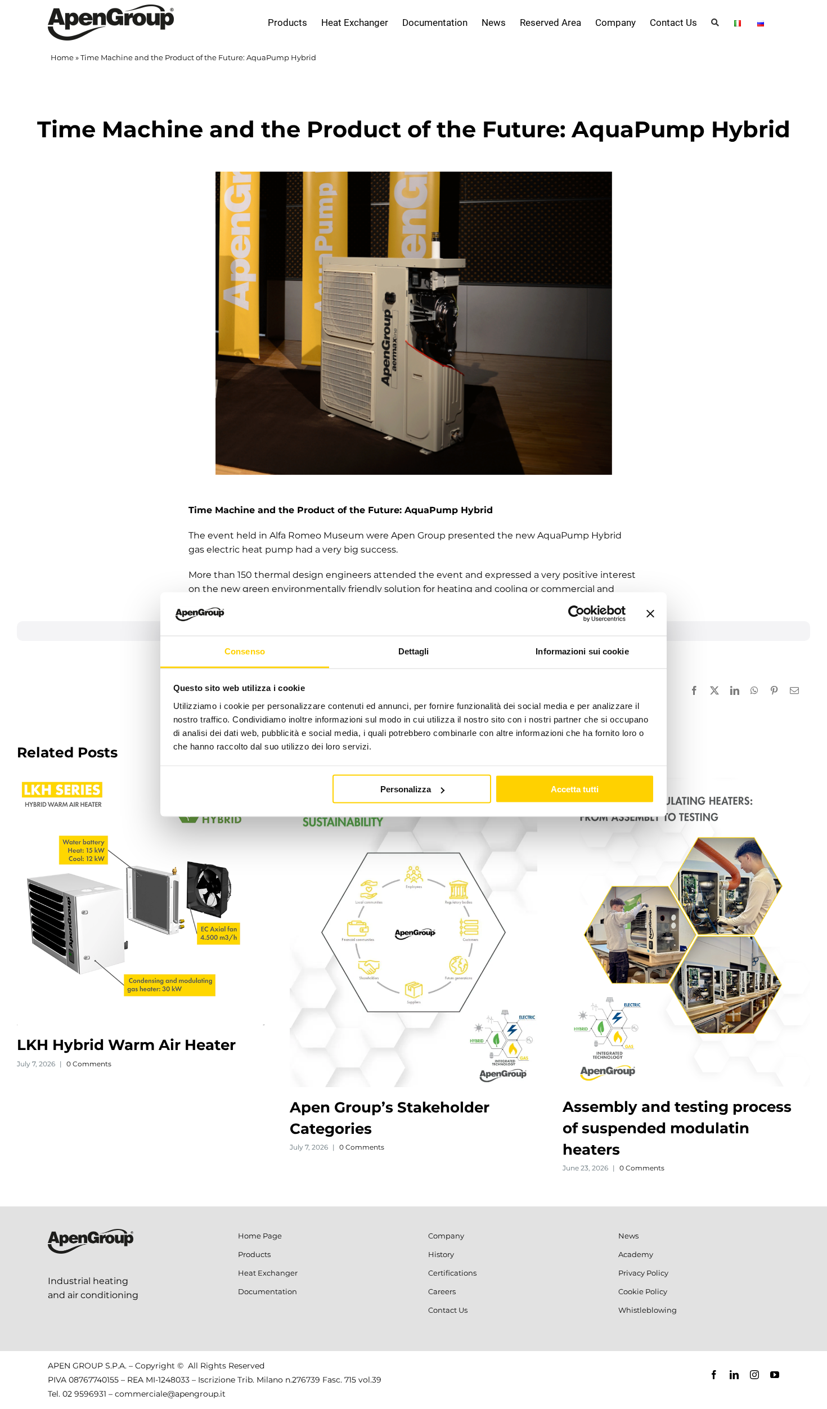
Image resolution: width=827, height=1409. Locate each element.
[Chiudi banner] (650, 614)
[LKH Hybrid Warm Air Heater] (140, 783)
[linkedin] (734, 1374)
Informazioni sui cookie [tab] (582, 651)
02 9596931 (84, 1394)
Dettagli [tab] (413, 651)
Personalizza (405, 789)
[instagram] (754, 1374)
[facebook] (713, 1374)
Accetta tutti (575, 789)
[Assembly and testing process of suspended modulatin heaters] (686, 783)
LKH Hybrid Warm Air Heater (126, 1045)
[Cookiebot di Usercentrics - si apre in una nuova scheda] (576, 613)
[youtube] (774, 1374)
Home (62, 57)
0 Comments (88, 1064)
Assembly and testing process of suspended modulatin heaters (677, 1128)
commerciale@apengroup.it (170, 1394)
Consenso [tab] (244, 651)
